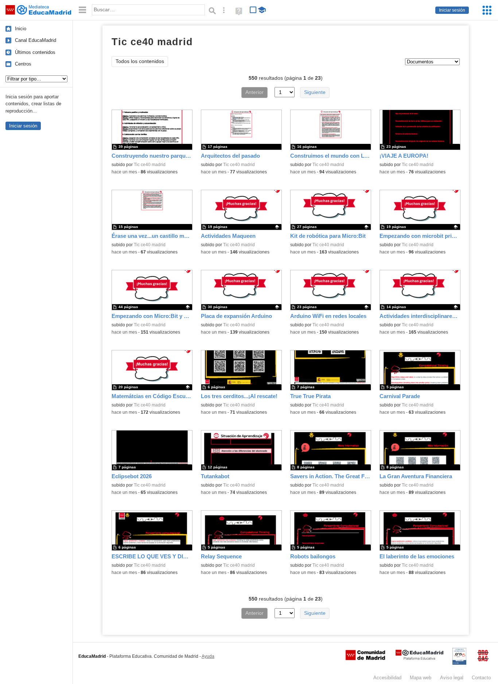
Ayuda (208, 656)
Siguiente (315, 92)
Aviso (451, 677)
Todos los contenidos (140, 61)
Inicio (20, 28)
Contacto (481, 677)
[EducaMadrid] (419, 658)
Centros (23, 64)
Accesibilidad (387, 677)
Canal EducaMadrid (35, 40)
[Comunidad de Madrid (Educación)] (365, 658)
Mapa (420, 677)
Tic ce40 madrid (150, 164)
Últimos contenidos (35, 52)
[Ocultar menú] (82, 10)
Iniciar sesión (452, 10)
